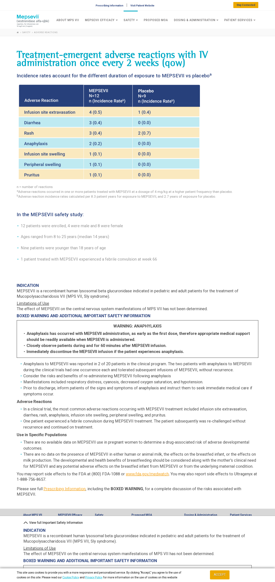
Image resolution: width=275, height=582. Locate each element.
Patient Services (241, 515)
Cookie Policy (70, 577)
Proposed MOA (141, 515)
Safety (99, 515)
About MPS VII (32, 515)
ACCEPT (220, 575)
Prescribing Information (109, 5)
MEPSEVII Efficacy (70, 515)
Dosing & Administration (200, 515)
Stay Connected (246, 5)
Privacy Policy (93, 577)
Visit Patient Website (142, 5)
